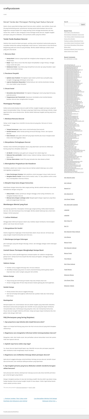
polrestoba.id (68, 139)
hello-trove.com (78, 151)
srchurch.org (77, 166)
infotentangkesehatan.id (71, 140)
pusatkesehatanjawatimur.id (72, 72)
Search (66, 22)
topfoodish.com (68, 151)
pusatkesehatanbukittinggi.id (72, 90)
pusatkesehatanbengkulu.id (72, 80)
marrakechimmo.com (70, 137)
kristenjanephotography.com (72, 165)
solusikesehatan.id (69, 65)
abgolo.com (76, 159)
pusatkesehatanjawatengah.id (73, 77)
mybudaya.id (68, 112)
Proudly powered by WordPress (11, 411)
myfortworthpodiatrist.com (72, 162)
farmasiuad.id (68, 105)
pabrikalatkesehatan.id (71, 68)
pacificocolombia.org (79, 150)
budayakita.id (81, 106)
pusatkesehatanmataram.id (72, 99)
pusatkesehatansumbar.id (71, 74)
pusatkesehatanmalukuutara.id (73, 83)
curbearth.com (68, 150)
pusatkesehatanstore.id (71, 67)
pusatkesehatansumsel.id (71, 76)
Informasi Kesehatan (21, 387)
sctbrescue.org (68, 166)
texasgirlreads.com (78, 121)
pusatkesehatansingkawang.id (73, 101)
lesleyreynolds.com (69, 154)
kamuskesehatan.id (69, 143)
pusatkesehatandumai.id (71, 93)
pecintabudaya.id (78, 105)
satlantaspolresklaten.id (71, 117)
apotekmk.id (76, 104)
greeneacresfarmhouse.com (72, 129)
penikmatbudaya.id (78, 107)
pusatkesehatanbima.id (71, 100)
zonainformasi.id (69, 172)
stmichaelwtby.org (69, 170)
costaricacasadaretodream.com (73, 161)
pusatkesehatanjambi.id (71, 79)
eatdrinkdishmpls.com (70, 120)
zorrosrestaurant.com (70, 123)
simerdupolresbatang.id (71, 116)
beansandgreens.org (70, 148)
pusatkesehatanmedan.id (71, 87)
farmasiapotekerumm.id (71, 144)
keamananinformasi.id (70, 171)
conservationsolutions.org (71, 149)
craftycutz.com (68, 121)
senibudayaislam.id (70, 110)
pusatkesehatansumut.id (71, 73)
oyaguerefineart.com (70, 133)
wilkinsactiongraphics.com (72, 126)
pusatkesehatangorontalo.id (72, 84)
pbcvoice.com (78, 134)
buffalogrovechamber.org (71, 118)
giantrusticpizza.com (70, 167)
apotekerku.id (68, 104)
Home (5, 14)
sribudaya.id (67, 115)
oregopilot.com (68, 160)
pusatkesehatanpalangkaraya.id (73, 102)
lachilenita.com (68, 159)
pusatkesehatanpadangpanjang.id (74, 91)
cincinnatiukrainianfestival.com (73, 131)
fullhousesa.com (69, 132)
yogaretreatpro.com (70, 163)
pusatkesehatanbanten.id (71, 71)
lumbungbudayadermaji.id (72, 109)
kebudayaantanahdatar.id (71, 111)
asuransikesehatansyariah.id (72, 66)
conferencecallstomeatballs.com (73, 168)
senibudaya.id (68, 107)
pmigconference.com (70, 153)
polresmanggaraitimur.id (71, 138)
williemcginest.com (69, 122)
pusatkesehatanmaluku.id (71, 82)
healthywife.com (69, 134)
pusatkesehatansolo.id (70, 96)
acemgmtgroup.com (70, 128)
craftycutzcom (11, 8)
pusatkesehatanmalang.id (71, 98)
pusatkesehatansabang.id (71, 85)
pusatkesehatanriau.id (70, 78)
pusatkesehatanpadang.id (71, 89)
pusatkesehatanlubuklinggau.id (73, 95)
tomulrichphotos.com (70, 155)
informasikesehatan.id (70, 142)
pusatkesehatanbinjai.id (71, 88)
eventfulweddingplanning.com (73, 156)
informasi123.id (78, 172)
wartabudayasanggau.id (71, 113)
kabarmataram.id (69, 145)
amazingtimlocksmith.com (71, 135)
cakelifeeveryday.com (70, 146)
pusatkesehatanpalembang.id (73, 94)
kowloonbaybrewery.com (71, 157)
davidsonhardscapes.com (71, 124)
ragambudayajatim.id (70, 106)
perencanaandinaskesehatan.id (73, 69)
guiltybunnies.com (69, 127)
